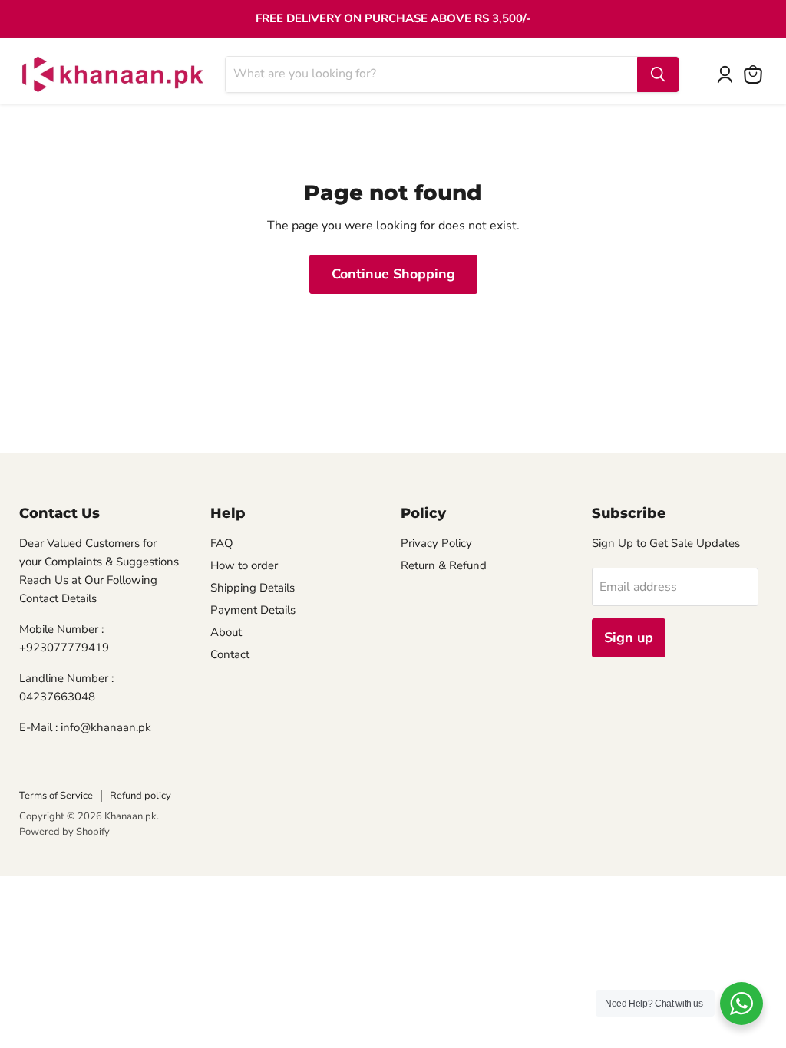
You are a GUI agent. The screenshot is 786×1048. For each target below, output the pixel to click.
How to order (244, 565)
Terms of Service (56, 795)
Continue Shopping (393, 274)
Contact (229, 654)
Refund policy (140, 795)
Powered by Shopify (64, 832)
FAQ (221, 543)
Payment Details (253, 610)
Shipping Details (252, 587)
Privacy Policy (436, 543)
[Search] (658, 74)
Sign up (628, 637)
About (226, 632)
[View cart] (753, 74)
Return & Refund (444, 565)
